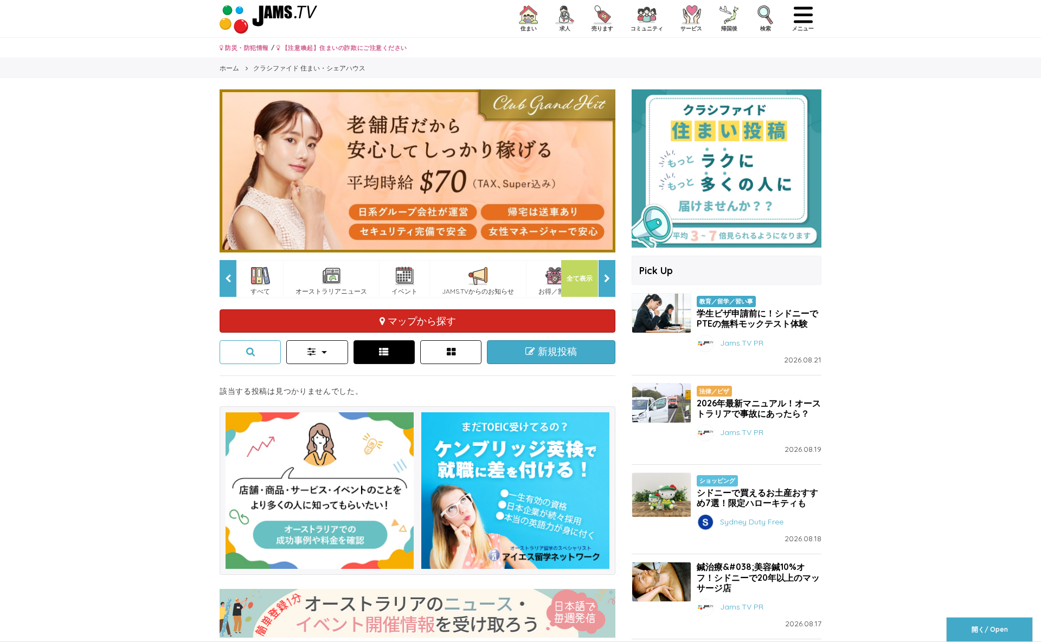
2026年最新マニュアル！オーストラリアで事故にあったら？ (759, 408)
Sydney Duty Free (751, 522)
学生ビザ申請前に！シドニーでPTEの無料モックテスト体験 (757, 318)
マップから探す (420, 321)
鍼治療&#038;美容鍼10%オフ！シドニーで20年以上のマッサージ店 (758, 577)
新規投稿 (556, 351)
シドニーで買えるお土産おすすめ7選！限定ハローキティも (757, 497)
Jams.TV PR (741, 342)
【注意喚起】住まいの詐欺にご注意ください (343, 47)
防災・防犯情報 (246, 47)
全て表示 (580, 278)
